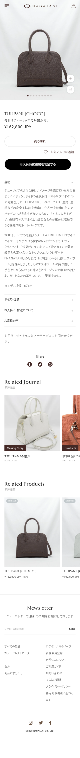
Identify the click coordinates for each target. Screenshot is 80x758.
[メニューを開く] (6, 5)
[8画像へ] (48, 95)
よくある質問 (53, 680)
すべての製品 (12, 646)
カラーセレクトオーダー (17, 656)
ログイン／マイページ (58, 646)
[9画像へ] (51, 95)
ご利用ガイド (53, 666)
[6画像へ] (42, 95)
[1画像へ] (28, 95)
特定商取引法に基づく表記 (59, 696)
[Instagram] (31, 723)
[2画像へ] (31, 95)
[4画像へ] (36, 95)
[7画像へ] (45, 95)
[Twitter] (40, 364)
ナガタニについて (56, 659)
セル (7, 666)
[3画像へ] (33, 95)
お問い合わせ (54, 673)
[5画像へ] (39, 95)
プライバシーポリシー (58, 686)
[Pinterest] (50, 364)
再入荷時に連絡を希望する (38, 164)
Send (72, 628)
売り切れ (40, 141)
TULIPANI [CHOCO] (20, 571)
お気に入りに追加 (62, 152)
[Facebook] (29, 364)
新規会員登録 (54, 653)
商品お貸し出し (13, 673)
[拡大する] (70, 78)
